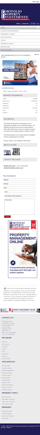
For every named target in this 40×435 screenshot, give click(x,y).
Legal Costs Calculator (8, 401)
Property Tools (6, 382)
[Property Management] (22, 278)
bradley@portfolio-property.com (13, 168)
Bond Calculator (6, 397)
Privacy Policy (6, 358)
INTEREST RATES (7, 43)
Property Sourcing (7, 373)
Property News (6, 380)
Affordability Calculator (8, 399)
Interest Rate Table (7, 404)
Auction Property (6, 413)
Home (18, 23)
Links (3, 351)
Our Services (5, 344)
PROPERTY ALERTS (8, 34)
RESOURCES (5, 47)
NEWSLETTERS (6, 50)
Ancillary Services (7, 389)
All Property (5, 418)
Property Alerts (6, 377)
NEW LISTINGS (6, 37)
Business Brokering (7, 385)
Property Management (8, 370)
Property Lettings (7, 368)
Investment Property (7, 416)
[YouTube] (36, 24)
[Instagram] (33, 24)
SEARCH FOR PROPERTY (10, 31)
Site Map (4, 356)
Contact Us (25, 23)
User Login (35, 1)
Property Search (6, 375)
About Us (4, 341)
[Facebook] (31, 24)
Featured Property (7, 411)
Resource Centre (6, 387)
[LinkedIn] (38, 24)
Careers (4, 349)
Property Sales (6, 365)
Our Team (4, 346)
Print (37, 54)
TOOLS (3, 40)
